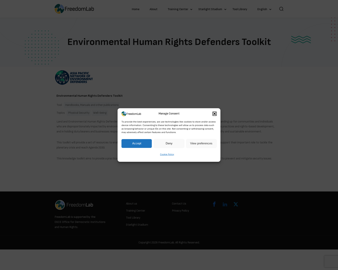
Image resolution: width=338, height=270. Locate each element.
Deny (169, 143)
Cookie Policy (167, 154)
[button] (215, 114)
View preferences (201, 143)
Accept (136, 143)
